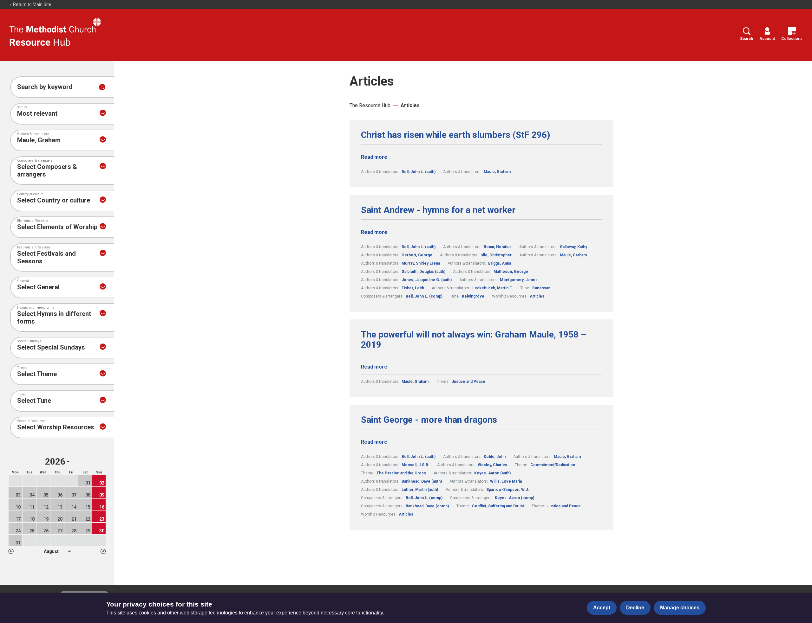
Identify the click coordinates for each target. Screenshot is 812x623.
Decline (635, 607)
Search (746, 38)
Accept (601, 607)
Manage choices (679, 607)
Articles (410, 105)
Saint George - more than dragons (429, 420)
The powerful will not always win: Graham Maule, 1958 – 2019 (473, 340)
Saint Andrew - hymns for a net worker (438, 210)
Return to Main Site (31, 4)
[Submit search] (102, 87)
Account (767, 38)
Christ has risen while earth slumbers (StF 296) (455, 135)
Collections (791, 38)
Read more (374, 157)
